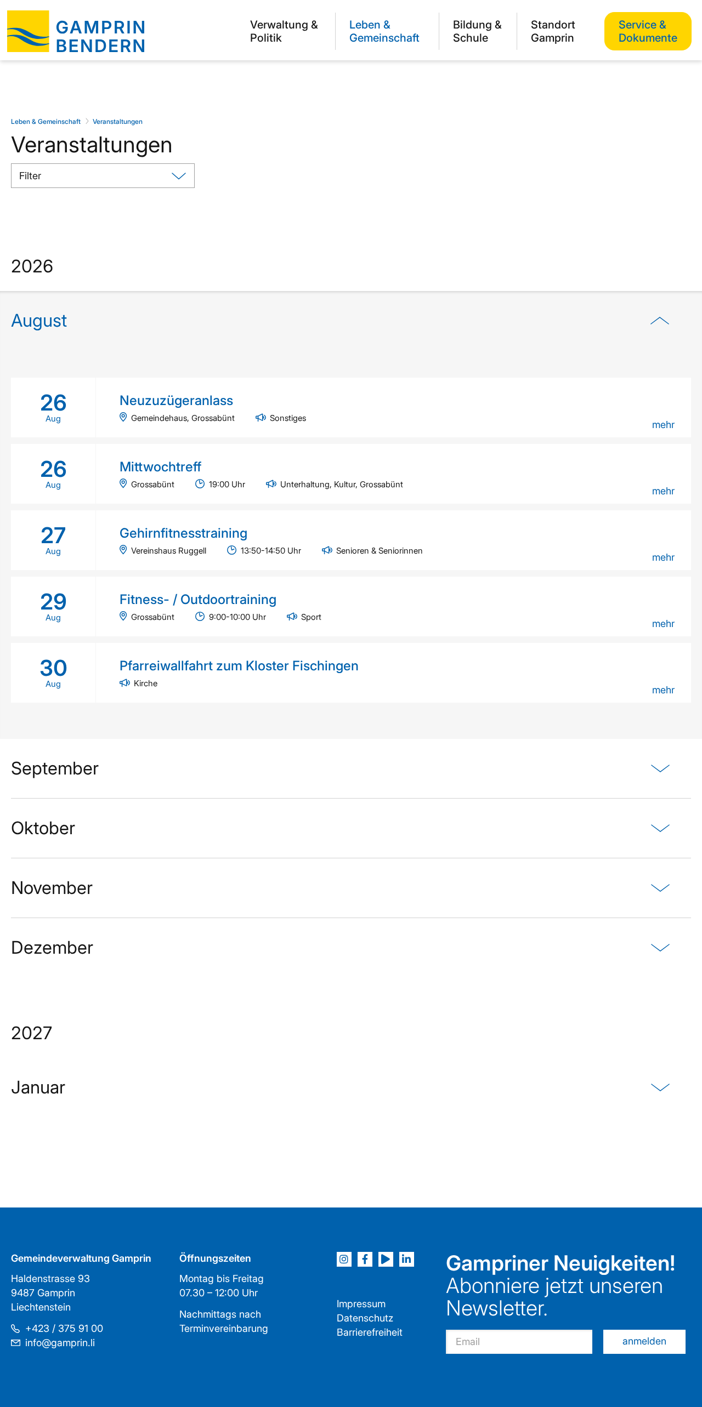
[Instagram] (344, 1259)
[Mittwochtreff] (351, 474)
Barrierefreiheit (370, 1332)
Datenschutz (365, 1318)
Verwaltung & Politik (284, 31)
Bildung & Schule (477, 31)
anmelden (644, 1341)
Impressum (361, 1303)
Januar (38, 1087)
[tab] (351, 515)
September (55, 768)
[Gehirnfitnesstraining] (351, 540)
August (39, 320)
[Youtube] (385, 1259)
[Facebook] (365, 1259)
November (52, 887)
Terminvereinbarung (223, 1328)
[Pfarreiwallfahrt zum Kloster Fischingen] (351, 673)
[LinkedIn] (406, 1259)
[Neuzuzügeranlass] (351, 407)
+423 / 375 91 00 (64, 1328)
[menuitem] (285, 31)
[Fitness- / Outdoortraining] (351, 606)
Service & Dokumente (648, 31)
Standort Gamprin (553, 31)
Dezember (52, 947)
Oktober (43, 828)
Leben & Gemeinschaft (384, 31)
